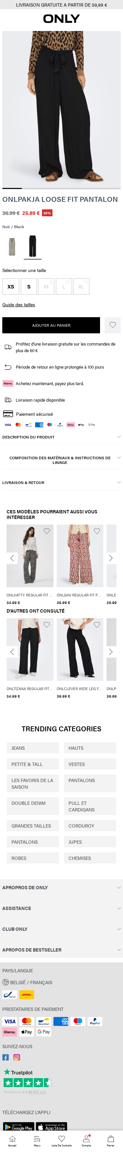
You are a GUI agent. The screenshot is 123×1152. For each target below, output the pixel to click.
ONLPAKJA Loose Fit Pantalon (60, 199)
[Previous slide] (12, 558)
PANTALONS (82, 780)
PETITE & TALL (27, 764)
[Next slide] (110, 558)
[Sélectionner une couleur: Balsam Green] (12, 247)
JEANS (18, 747)
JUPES (75, 841)
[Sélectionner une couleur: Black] (32, 247)
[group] (30, 565)
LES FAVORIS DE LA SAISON (32, 783)
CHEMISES (80, 858)
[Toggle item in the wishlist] (113, 325)
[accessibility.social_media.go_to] (5, 1058)
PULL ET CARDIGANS (81, 806)
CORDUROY (81, 825)
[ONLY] (61, 21)
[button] (10, 286)
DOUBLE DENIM (28, 803)
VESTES (77, 764)
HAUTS (76, 747)
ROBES (18, 858)
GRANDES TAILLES (31, 825)
